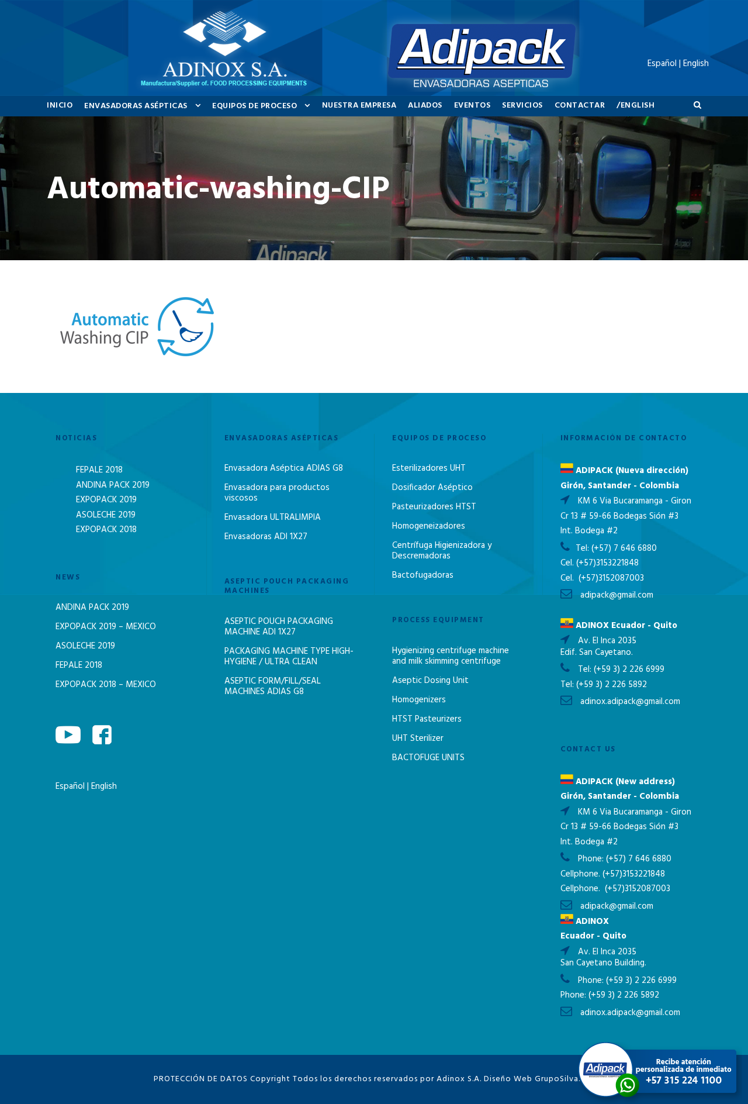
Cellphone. (580, 874)
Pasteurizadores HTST (434, 507)
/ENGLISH (635, 105)
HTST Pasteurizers (427, 719)
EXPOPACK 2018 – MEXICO (106, 685)
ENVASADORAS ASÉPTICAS (136, 106)
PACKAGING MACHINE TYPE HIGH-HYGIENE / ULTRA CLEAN (289, 656)
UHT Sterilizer (418, 739)
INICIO (59, 105)
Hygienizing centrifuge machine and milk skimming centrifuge (450, 656)
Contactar (580, 105)
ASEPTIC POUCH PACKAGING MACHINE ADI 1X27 (278, 627)
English (104, 786)
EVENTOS (472, 105)
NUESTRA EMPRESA (359, 105)
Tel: (583, 548)
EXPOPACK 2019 (106, 500)
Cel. (567, 563)
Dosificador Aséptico (432, 488)
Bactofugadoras (422, 575)
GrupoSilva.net (564, 1079)
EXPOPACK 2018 (106, 530)
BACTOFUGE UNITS (428, 758)
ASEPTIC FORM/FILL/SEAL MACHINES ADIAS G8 (272, 686)
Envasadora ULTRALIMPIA (272, 517)
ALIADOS (425, 105)
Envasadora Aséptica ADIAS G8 (283, 468)
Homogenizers (419, 700)
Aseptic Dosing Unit (430, 681)
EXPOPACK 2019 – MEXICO (106, 627)
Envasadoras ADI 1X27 (265, 537)
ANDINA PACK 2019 (113, 485)
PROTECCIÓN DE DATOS (201, 1079)
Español (71, 786)
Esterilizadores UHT (429, 468)
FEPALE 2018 (99, 470)
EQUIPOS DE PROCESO (254, 106)
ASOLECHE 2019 (106, 515)
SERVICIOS (522, 105)
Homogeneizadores (428, 526)
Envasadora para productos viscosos (277, 493)
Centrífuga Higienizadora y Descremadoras (441, 551)
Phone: (592, 859)
